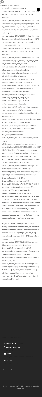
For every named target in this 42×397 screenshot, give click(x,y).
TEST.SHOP (8, 363)
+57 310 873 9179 (10, 350)
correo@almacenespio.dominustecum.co (18, 357)
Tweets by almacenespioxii (11, 337)
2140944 (20, 343)
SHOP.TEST (18, 363)
